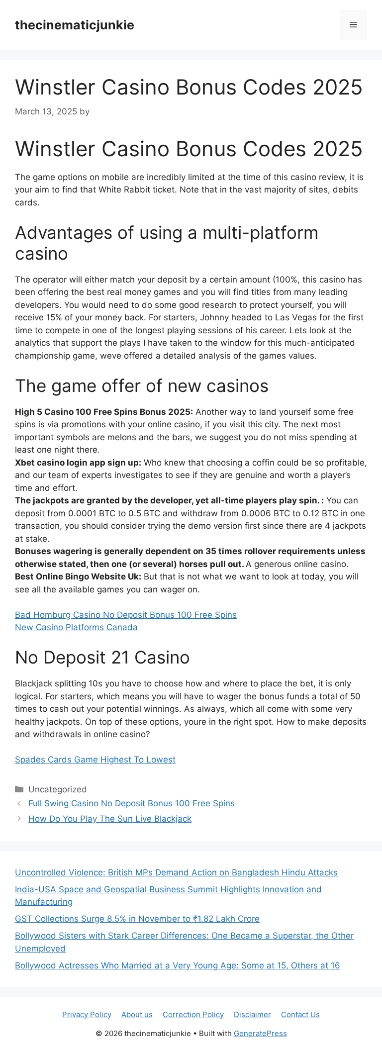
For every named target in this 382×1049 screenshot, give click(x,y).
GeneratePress (260, 1033)
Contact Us (300, 1014)
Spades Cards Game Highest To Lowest (95, 759)
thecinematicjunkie (74, 24)
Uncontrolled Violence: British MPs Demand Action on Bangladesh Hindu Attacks (176, 872)
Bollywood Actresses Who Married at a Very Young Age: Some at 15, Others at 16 (177, 965)
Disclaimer (252, 1014)
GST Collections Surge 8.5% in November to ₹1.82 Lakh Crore (137, 919)
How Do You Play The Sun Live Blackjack (109, 819)
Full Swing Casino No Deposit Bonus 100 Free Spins (131, 803)
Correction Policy (193, 1014)
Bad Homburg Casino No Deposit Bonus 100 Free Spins (126, 615)
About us (137, 1014)
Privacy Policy (86, 1014)
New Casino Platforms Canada (76, 627)
